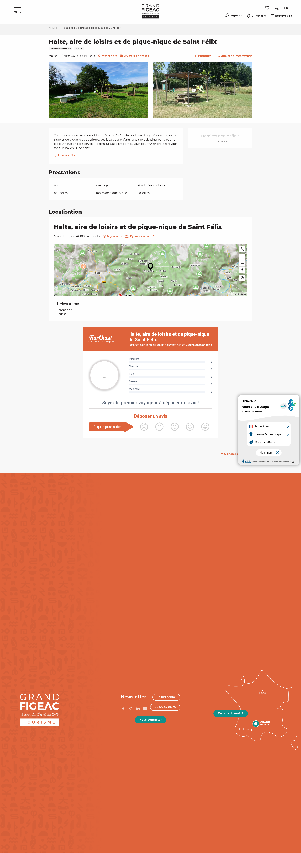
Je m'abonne (166, 697)
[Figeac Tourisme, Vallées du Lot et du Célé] (150, 13)
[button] (276, 8)
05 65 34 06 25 (165, 707)
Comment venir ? (230, 713)
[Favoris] (267, 8)
